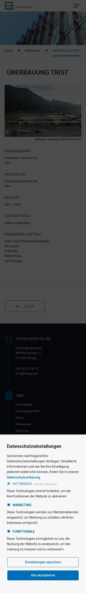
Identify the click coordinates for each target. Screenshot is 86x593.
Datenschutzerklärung (23, 477)
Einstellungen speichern (43, 562)
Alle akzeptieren (43, 575)
